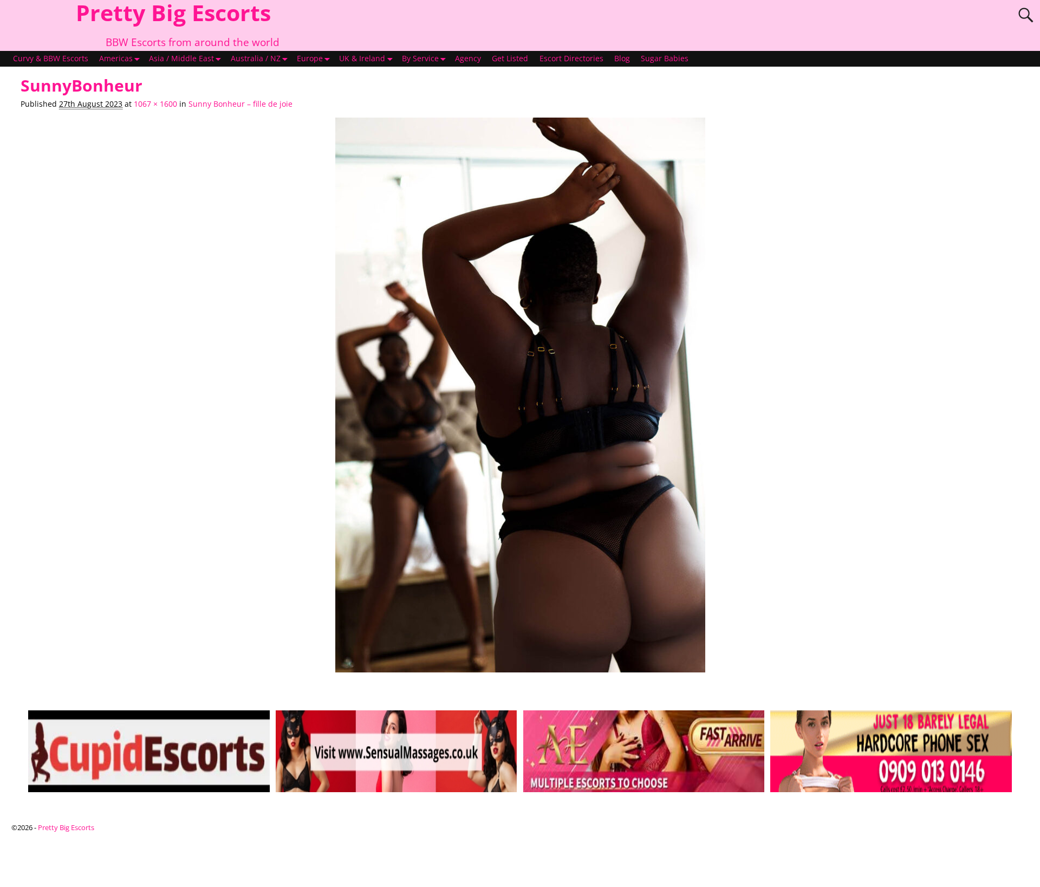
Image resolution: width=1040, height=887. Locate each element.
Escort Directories (571, 58)
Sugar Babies (664, 58)
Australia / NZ (256, 58)
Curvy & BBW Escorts (50, 58)
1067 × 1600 (155, 104)
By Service (420, 58)
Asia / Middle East (181, 58)
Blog (622, 58)
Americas (116, 58)
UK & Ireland (362, 58)
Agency (468, 58)
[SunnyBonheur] (520, 400)
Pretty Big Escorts (66, 827)
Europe (310, 58)
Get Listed (510, 58)
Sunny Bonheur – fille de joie (240, 104)
